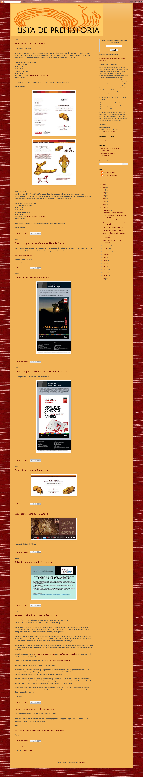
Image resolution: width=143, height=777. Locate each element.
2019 (103, 184)
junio (105, 260)
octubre (106, 249)
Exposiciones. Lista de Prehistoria (31, 43)
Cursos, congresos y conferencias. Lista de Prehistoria (42, 243)
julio (105, 257)
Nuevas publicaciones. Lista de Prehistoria (36, 615)
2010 (103, 279)
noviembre (107, 246)
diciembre (107, 210)
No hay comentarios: (22, 233)
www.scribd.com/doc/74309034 (59, 661)
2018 (103, 187)
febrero (106, 272)
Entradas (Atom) (28, 750)
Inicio (55, 747)
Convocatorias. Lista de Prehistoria (32, 278)
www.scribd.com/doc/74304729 (44, 654)
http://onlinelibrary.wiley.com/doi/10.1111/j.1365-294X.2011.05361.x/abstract (40, 730)
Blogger (82, 762)
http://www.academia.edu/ (67, 654)
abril (105, 266)
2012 (103, 205)
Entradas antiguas (86, 747)
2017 (103, 190)
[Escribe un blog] (34, 233)
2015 (103, 196)
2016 (103, 193)
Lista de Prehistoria (109, 172)
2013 (103, 202)
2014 (103, 199)
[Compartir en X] (36, 233)
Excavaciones (105, 150)
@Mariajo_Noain (109, 131)
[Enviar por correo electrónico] (31, 233)
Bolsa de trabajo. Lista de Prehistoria (33, 562)
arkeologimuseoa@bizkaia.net (39, 75)
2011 (103, 207)
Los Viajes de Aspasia (108, 140)
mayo (105, 263)
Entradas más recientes (22, 747)
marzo (106, 269)
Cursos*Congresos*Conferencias (111, 148)
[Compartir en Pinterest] (40, 233)
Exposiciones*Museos (108, 153)
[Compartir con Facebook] (38, 233)
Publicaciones (105, 155)
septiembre (107, 252)
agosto (106, 254)
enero (106, 275)
